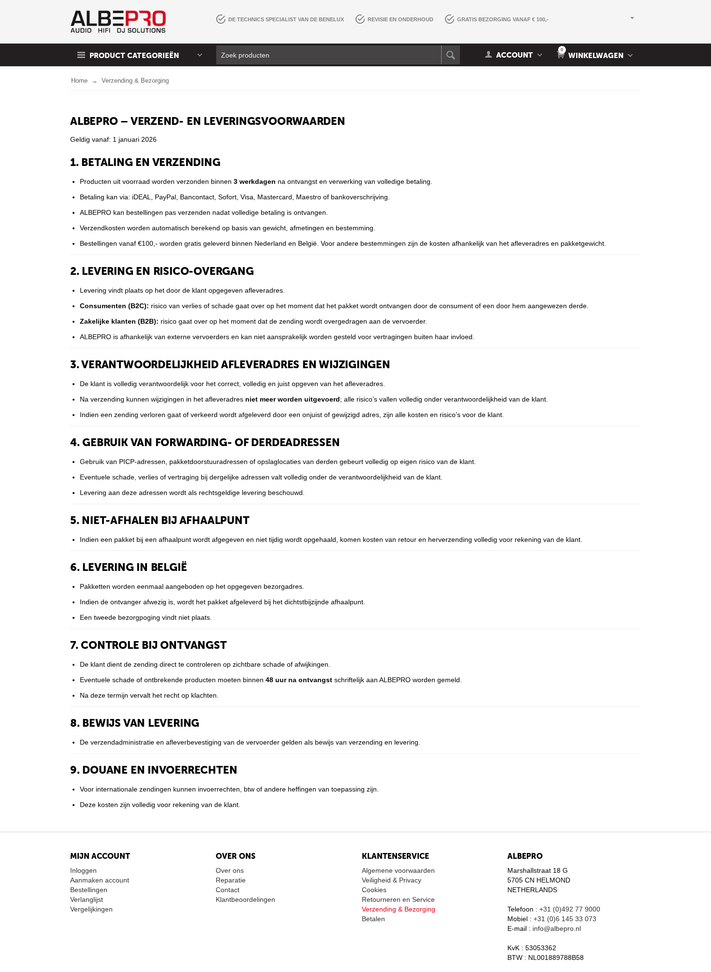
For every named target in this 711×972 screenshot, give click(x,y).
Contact (227, 890)
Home (79, 80)
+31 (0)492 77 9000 (569, 909)
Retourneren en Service (398, 899)
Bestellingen (88, 890)
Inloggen (83, 870)
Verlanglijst (86, 899)
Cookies (374, 890)
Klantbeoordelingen (245, 899)
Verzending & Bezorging (398, 909)
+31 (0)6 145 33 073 (564, 919)
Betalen (373, 919)
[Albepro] (118, 21)
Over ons (230, 870)
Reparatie (231, 880)
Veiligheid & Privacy (391, 880)
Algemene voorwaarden (398, 870)
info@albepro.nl (557, 928)
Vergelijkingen (91, 909)
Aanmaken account (99, 880)
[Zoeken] (450, 54)
